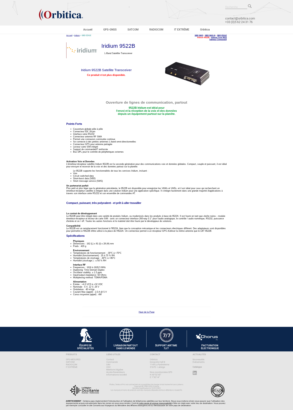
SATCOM (133, 29)
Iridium (77, 35)
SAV (108, 364)
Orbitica (205, 29)
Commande (112, 362)
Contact (110, 359)
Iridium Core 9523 (219, 37)
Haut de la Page (146, 312)
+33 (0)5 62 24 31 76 (239, 22)
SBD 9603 (199, 35)
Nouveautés (198, 359)
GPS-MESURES (73, 359)
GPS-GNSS (110, 29)
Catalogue (197, 367)
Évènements (198, 362)
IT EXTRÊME (181, 29)
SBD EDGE (222, 35)
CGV (108, 367)
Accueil (87, 29)
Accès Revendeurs (115, 372)
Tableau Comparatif (218, 39)
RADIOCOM (156, 29)
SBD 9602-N (210, 35)
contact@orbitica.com (240, 18)
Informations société (116, 374)
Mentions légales (114, 369)
